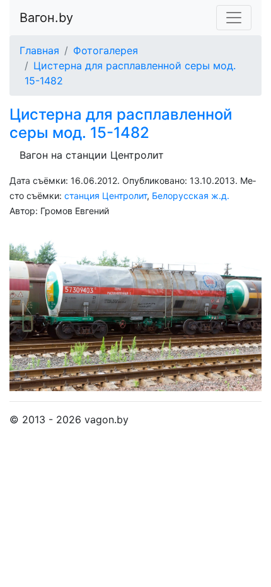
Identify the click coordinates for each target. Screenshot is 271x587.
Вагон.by (46, 17)
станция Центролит (105, 195)
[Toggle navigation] (233, 17)
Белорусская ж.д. (190, 195)
